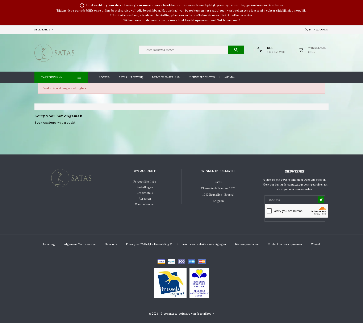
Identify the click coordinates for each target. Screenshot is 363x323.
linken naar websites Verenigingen (204, 244)
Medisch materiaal (166, 77)
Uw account (145, 171)
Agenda (229, 77)
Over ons (111, 244)
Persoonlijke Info (144, 181)
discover (171, 261)
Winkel (315, 244)
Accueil (104, 77)
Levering (49, 244)
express (181, 261)
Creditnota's (145, 193)
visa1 (202, 261)
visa (161, 261)
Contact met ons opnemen (285, 244)
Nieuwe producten (202, 77)
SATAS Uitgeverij (131, 77)
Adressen (145, 198)
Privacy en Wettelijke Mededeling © (149, 244)
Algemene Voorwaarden (80, 244)
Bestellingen (145, 187)
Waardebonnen (145, 204)
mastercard (191, 261)
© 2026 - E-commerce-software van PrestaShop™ (181, 313)
